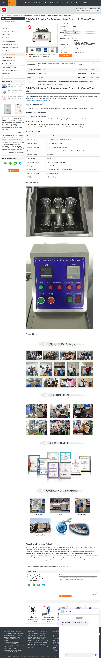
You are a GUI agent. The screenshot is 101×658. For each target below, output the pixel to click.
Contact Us (60, 3)
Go (98, 10)
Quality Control (49, 3)
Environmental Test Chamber (10, 44)
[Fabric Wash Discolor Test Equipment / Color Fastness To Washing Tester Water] (41, 35)
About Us (28, 3)
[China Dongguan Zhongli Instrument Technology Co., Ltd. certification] (7, 108)
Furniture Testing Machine (9, 73)
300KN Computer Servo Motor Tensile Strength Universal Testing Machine (38, 641)
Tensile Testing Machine (8, 38)
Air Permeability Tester (37, 566)
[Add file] (62, 655)
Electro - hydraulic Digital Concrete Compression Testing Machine (37, 638)
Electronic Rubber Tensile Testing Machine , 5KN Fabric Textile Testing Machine (38, 646)
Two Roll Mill (5, 28)
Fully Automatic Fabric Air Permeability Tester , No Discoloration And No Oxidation (48, 618)
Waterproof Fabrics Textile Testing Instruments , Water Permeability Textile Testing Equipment (33, 619)
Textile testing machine (49, 566)
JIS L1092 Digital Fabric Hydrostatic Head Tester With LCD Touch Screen (16, 98)
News (78, 3)
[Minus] (96, 611)
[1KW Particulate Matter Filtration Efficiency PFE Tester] (4, 92)
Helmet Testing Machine (8, 51)
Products (12, 3)
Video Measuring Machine (9, 67)
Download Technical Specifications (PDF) (40, 100)
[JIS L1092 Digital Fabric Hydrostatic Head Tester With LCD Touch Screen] (4, 98)
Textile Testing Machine (18, 15)
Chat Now (70, 3)
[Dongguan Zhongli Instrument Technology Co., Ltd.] (4, 9)
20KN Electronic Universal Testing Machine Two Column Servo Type (37, 634)
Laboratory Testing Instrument (10, 77)
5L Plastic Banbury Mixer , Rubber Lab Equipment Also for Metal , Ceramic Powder (14, 639)
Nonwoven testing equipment (64, 566)
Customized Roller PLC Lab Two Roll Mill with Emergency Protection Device (14, 634)
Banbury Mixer (6, 34)
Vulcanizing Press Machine (9, 25)
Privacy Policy (11, 656)
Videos (20, 3)
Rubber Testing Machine (8, 21)
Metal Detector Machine (8, 41)
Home (5, 3)
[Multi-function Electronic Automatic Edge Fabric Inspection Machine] (4, 86)
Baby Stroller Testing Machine (10, 70)
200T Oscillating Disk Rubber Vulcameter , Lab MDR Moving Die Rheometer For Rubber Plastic (13, 650)
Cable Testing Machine (8, 57)
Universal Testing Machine (9, 31)
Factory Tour (38, 3)
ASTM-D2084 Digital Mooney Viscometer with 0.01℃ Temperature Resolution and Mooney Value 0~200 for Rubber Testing (14, 644)
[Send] (96, 655)
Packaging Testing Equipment (10, 47)
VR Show (86, 3)
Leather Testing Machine (8, 60)
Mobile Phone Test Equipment (10, 64)
